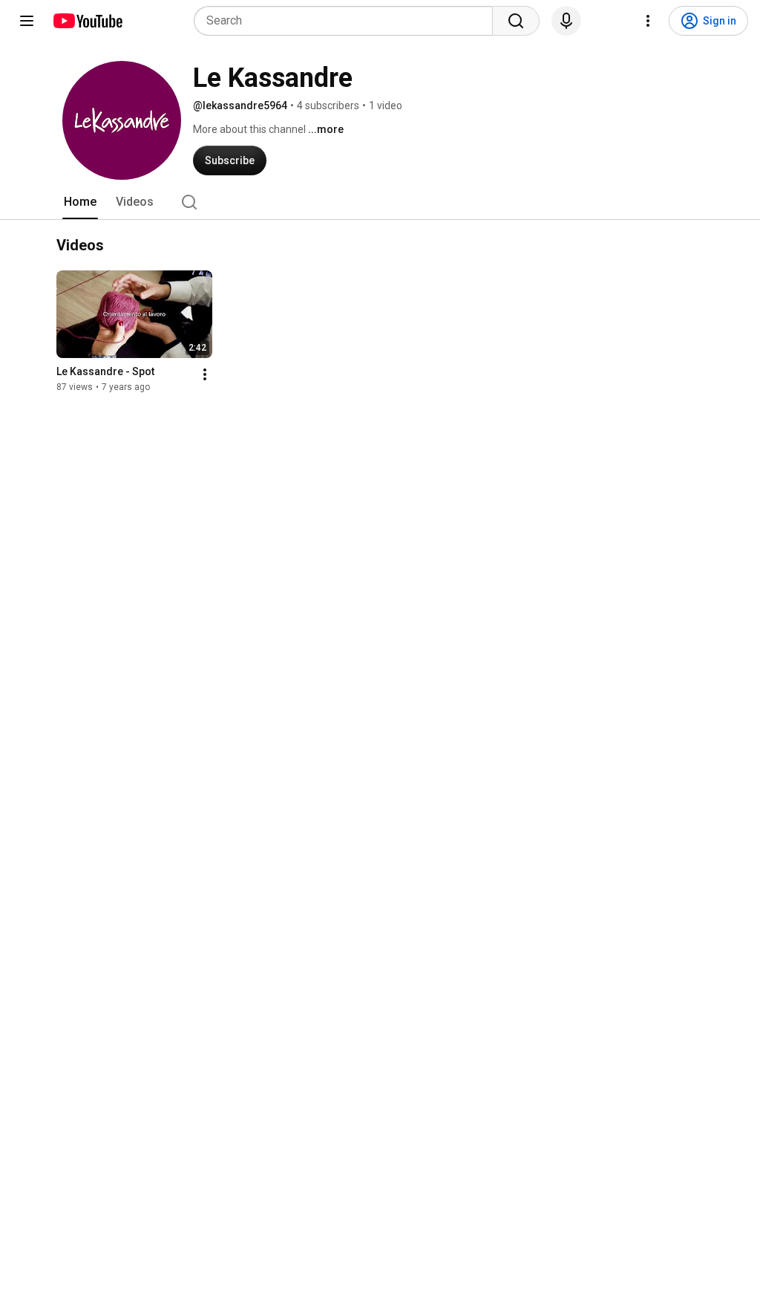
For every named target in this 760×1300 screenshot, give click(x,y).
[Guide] (27, 21)
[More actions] (205, 374)
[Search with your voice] (566, 21)
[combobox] (347, 21)
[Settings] (648, 21)
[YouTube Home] (87, 21)
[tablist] (380, 202)
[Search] (516, 21)
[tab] (80, 202)
